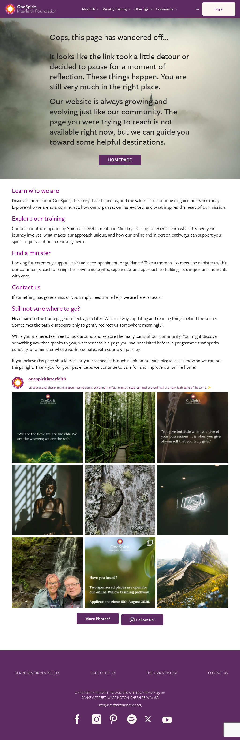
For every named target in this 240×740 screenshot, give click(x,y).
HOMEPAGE (120, 159)
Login (218, 8)
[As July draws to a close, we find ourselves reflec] (192, 572)
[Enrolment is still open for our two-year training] (120, 427)
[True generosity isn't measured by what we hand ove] (192, 427)
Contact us (26, 287)
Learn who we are (35, 190)
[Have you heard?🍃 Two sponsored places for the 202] (120, 572)
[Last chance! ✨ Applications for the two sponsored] (47, 500)
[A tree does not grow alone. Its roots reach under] (120, 500)
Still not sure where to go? (46, 308)
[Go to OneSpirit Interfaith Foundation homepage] (30, 8)
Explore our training (38, 218)
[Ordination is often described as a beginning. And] (192, 500)
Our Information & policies (37, 672)
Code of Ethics (103, 672)
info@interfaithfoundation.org (120, 704)
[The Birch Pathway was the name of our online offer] (47, 572)
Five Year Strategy (161, 672)
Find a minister (31, 252)
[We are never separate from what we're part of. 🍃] (47, 427)
